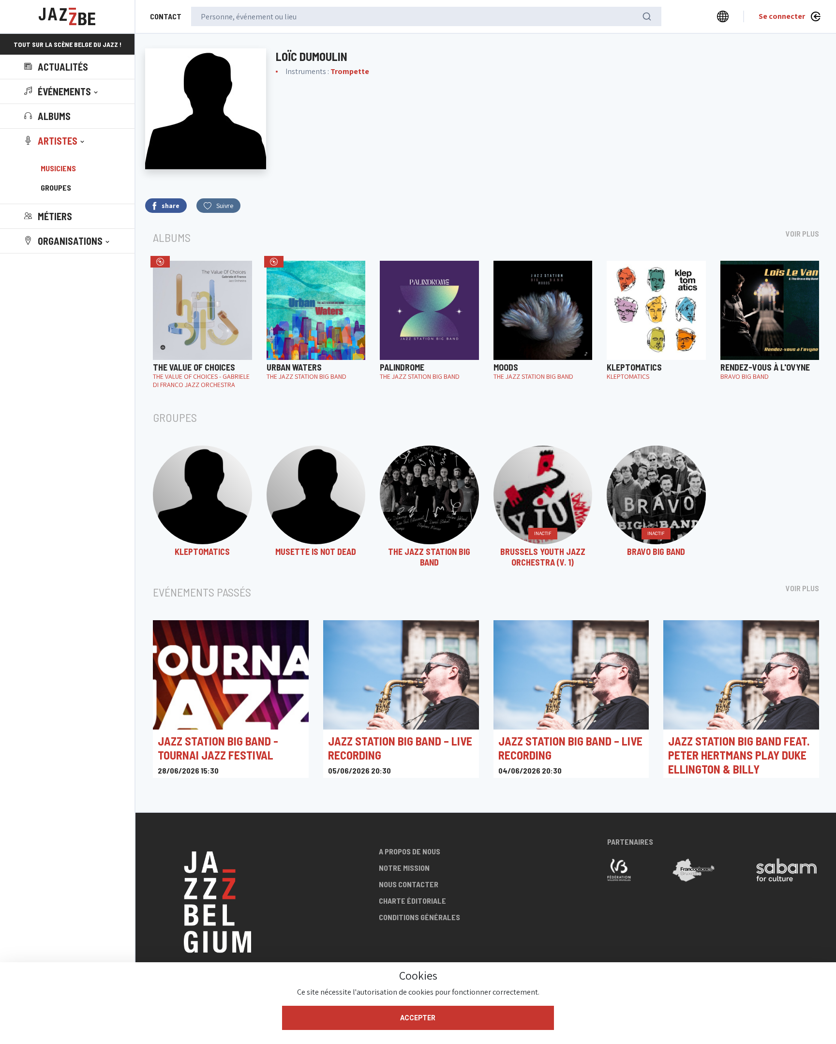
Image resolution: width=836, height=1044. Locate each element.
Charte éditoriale (412, 900)
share (170, 205)
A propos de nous (409, 851)
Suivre (224, 205)
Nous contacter (408, 884)
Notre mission (404, 867)
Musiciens (58, 168)
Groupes (56, 187)
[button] (62, 91)
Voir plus (802, 233)
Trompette (349, 71)
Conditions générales (419, 917)
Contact (165, 16)
